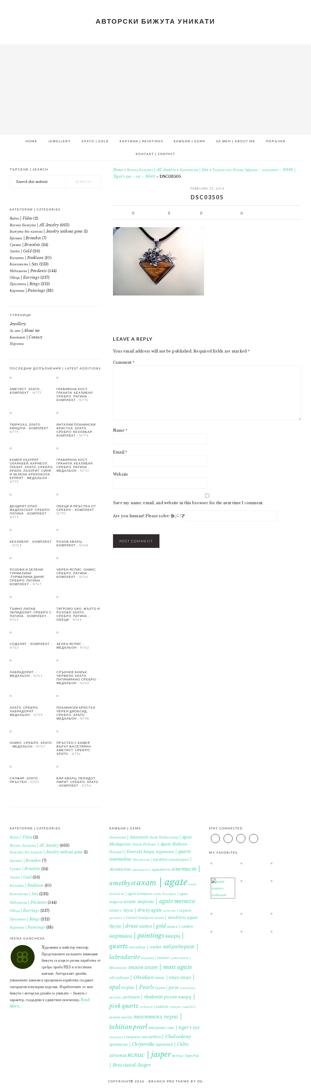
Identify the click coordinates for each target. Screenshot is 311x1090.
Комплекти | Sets (194, 169)
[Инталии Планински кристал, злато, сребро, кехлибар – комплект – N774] (78, 412)
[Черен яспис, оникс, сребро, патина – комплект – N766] (78, 558)
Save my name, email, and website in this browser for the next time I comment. (188, 503)
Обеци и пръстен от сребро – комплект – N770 (76, 509)
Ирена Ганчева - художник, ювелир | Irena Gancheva (155, 87)
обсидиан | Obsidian (131, 977)
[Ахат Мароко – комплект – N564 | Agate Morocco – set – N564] (283, 913)
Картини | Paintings (27, 290)
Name (120, 430)
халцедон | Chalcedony (166, 1036)
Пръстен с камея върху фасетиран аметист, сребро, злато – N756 (73, 748)
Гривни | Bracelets (25, 244)
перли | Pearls (137, 987)
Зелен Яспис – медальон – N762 (72, 645)
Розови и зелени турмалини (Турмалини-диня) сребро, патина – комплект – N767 (27, 577)
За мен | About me (24, 330)
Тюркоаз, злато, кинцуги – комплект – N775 (30, 428)
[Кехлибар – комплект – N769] (32, 529)
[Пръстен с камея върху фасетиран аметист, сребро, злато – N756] (78, 731)
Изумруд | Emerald (125, 851)
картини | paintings (136, 935)
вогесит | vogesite (177, 911)
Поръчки (17, 343)
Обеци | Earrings (24, 277)
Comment (124, 362)
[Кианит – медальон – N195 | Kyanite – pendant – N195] (222, 863)
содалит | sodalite (154, 1006)
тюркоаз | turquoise (125, 1037)
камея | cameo (180, 926)
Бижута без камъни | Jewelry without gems (46, 231)
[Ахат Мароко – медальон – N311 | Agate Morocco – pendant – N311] (253, 913)
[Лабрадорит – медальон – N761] (32, 660)
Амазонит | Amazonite (129, 837)
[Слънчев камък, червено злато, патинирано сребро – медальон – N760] (78, 660)
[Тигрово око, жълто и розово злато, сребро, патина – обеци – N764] (78, 596)
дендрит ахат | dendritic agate (168, 917)
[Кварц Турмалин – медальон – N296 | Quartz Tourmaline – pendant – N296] (283, 863)
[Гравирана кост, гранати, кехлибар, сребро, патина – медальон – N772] (78, 448)
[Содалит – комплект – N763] (32, 632)
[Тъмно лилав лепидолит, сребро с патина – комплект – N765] (32, 596)
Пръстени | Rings (25, 284)
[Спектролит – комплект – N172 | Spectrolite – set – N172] (253, 931)
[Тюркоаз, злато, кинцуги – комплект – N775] (32, 412)
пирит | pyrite (167, 987)
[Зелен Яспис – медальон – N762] (78, 632)
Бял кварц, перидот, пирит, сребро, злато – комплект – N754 (77, 781)
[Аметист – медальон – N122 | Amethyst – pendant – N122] (253, 863)
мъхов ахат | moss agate (160, 966)
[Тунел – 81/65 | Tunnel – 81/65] (283, 931)
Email (120, 452)
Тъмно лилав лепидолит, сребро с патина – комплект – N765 (31, 614)
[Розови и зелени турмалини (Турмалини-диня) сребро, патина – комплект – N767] (32, 558)
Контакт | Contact (26, 337)
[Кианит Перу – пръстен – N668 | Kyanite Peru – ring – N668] (222, 931)
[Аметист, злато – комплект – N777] (32, 377)
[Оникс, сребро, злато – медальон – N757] (32, 731)
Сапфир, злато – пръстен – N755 (25, 780)
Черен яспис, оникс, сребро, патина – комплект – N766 (76, 573)
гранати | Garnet (123, 918)
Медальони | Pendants (28, 270)
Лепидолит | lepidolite (150, 860)
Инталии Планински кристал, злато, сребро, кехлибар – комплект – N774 (76, 430)
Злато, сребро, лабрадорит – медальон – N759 (26, 711)
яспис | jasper (149, 1054)
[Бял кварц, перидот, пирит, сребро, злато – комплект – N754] (78, 766)
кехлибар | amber (145, 947)
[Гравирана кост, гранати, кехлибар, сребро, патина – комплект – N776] (78, 377)
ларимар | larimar (155, 958)
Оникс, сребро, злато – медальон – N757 (31, 744)
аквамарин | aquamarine (151, 870)
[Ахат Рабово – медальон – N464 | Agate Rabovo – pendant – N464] (253, 880)
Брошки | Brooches (25, 238)
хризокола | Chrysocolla (132, 1044)
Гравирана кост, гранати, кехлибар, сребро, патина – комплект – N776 (75, 394)
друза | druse (123, 926)
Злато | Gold (21, 251)
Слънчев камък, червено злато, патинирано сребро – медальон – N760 (77, 677)
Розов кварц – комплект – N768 (72, 543)
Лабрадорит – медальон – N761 (26, 673)
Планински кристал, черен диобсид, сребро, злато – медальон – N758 (76, 713)
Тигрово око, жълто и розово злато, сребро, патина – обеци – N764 (78, 614)
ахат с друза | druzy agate (135, 910)
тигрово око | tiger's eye (174, 1027)
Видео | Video (21, 218)
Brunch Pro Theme (169, 1081)
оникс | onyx (167, 977)
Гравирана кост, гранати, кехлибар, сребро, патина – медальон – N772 (75, 465)
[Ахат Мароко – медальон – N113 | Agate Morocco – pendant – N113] (222, 888)
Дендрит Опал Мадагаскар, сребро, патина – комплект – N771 (30, 511)
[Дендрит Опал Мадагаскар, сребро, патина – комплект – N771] (32, 494)
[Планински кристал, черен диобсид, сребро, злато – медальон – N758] (78, 695)
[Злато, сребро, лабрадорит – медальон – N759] (32, 695)
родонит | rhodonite (143, 997)
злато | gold (152, 926)
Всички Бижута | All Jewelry (151, 169)
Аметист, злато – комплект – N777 (26, 390)
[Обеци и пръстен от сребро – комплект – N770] (78, 494)
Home (118, 169)
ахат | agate (161, 882)
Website (120, 474)
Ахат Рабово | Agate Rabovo (159, 844)
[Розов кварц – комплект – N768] (78, 529)
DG (200, 1081)
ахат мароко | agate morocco (159, 901)
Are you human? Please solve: (142, 516)
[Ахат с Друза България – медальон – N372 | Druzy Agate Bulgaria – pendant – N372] (283, 880)
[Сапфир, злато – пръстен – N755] (32, 766)
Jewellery (18, 324)
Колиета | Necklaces (27, 257)
